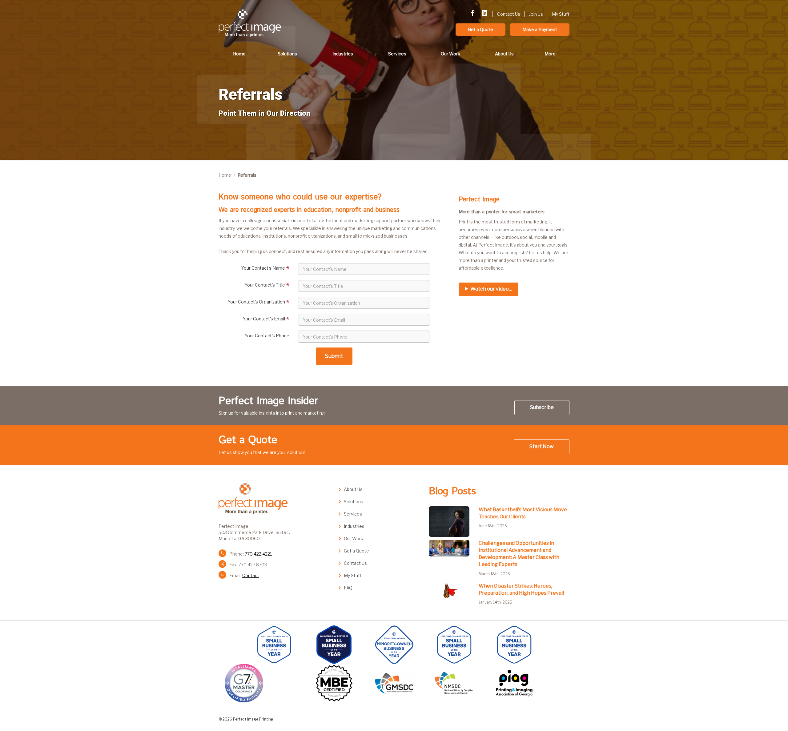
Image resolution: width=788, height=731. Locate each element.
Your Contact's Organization (256, 301)
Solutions (287, 53)
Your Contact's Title (265, 284)
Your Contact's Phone (267, 335)
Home (239, 53)
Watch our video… (490, 289)
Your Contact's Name (263, 268)
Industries (342, 53)
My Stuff (560, 14)
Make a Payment (539, 29)
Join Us (536, 14)
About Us (504, 53)
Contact (250, 575)
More (550, 53)
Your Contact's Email (264, 318)
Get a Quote (480, 29)
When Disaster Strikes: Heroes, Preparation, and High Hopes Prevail (521, 589)
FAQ (348, 587)
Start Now (541, 446)
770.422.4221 (258, 553)
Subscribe (542, 407)
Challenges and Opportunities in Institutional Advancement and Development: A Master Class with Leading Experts (519, 553)
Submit (334, 356)
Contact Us (508, 14)
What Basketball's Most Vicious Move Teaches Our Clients (523, 513)
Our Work (450, 53)
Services (397, 53)
